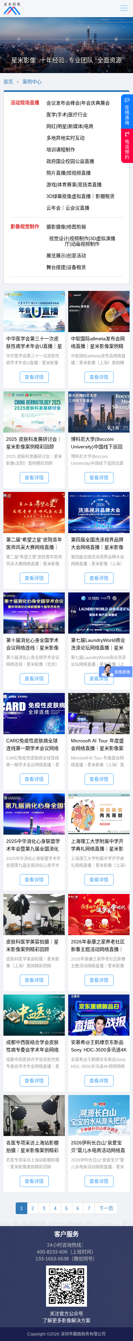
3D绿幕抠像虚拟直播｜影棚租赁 (80, 196)
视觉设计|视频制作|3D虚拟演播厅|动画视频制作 (82, 241)
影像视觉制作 (25, 226)
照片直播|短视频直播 (68, 173)
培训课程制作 (60, 149)
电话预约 (127, 149)
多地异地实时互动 (65, 138)
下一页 (106, 1208)
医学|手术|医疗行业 (66, 114)
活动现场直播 (25, 102)
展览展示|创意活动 (66, 255)
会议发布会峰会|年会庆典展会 (78, 103)
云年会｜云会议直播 (67, 208)
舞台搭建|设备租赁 (66, 267)
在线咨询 (127, 115)
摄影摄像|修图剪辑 (66, 227)
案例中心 (32, 81)
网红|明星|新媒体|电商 (69, 126)
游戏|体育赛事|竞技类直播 (74, 184)
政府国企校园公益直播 (70, 161)
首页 (8, 81)
